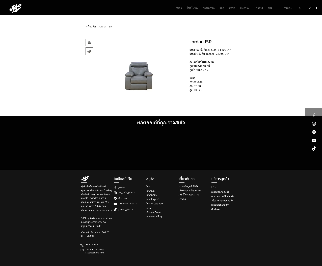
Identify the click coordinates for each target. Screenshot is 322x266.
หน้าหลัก (91, 26)
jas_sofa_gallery (127, 192)
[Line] (313, 132)
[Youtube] (313, 140)
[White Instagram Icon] (313, 123)
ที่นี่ (208, 66)
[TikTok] (313, 148)
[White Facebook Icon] (313, 115)
